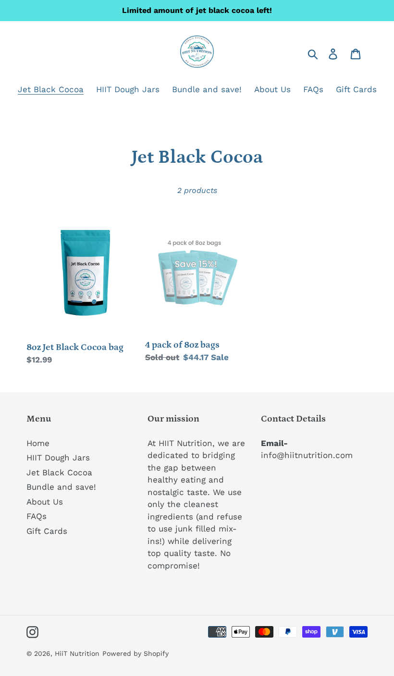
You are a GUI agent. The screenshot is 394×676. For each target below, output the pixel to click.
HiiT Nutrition (77, 653)
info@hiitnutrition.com (307, 455)
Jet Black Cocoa (59, 472)
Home (37, 443)
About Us (44, 502)
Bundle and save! (61, 487)
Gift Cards (46, 531)
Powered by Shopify (135, 653)
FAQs (36, 516)
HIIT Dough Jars (58, 457)
